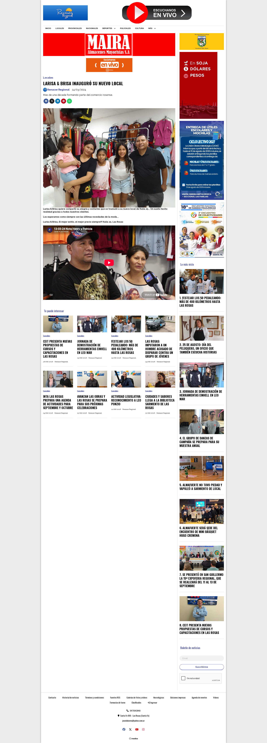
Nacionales (92, 28)
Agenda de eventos (199, 697)
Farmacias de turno (117, 702)
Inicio (48, 28)
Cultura (139, 28)
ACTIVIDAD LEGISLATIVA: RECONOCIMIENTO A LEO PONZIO (126, 400)
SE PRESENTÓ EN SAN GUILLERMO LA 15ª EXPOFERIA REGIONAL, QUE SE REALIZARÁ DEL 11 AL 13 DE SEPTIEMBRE (201, 580)
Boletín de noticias (190, 647)
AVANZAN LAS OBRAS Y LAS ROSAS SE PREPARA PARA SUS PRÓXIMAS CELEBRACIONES (92, 402)
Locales (59, 28)
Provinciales (75, 28)
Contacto (52, 697)
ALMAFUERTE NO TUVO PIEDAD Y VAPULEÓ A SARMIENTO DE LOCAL (201, 487)
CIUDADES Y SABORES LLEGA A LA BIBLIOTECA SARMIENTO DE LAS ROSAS (160, 402)
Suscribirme (201, 667)
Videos (216, 697)
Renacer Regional (58, 89)
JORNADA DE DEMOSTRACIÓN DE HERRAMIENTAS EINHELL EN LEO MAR (92, 347)
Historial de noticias (70, 697)
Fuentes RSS (115, 697)
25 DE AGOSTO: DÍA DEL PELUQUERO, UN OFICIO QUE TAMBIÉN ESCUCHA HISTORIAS (198, 348)
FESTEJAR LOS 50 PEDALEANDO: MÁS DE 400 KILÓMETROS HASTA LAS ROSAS (124, 347)
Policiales (125, 28)
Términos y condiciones (94, 697)
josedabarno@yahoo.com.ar (133, 720)
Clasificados (136, 702)
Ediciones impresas (178, 697)
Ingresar (153, 702)
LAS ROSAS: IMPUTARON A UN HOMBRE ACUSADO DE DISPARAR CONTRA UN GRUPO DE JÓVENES (159, 348)
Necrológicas (158, 697)
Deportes (107, 28)
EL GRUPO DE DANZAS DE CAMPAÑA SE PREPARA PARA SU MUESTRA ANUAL (199, 442)
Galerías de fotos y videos (137, 697)
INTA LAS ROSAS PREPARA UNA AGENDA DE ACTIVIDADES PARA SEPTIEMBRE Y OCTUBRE (58, 402)
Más (150, 28)
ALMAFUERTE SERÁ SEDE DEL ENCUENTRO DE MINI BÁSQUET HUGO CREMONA (199, 532)
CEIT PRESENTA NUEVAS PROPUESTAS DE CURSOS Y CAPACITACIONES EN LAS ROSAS (199, 629)
